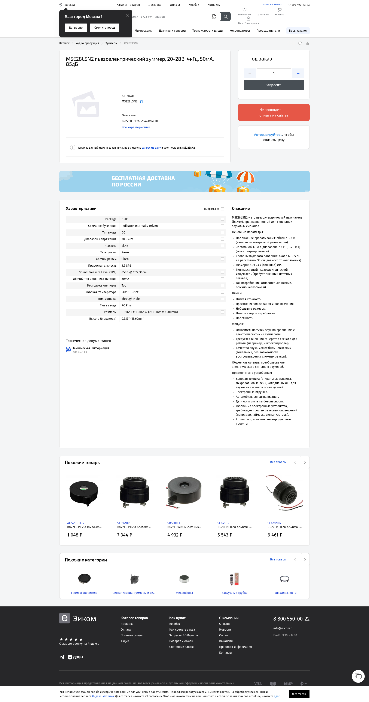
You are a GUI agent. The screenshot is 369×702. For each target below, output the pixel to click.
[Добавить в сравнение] (307, 43)
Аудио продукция (87, 43)
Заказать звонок (272, 4)
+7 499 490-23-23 (299, 5)
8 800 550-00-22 (291, 619)
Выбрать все (211, 208)
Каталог (64, 43)
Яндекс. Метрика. (103, 696)
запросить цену (151, 147)
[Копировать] (141, 101)
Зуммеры (112, 43)
